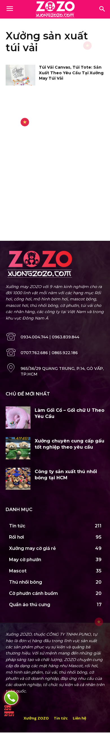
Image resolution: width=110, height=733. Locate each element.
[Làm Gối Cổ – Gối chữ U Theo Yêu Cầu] (18, 417)
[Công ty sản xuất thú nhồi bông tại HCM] (18, 479)
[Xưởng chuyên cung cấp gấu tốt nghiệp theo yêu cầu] (18, 448)
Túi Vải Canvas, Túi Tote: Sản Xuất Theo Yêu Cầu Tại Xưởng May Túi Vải (71, 73)
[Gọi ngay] (11, 698)
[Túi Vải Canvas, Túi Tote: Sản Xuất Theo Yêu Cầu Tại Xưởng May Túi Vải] (20, 75)
